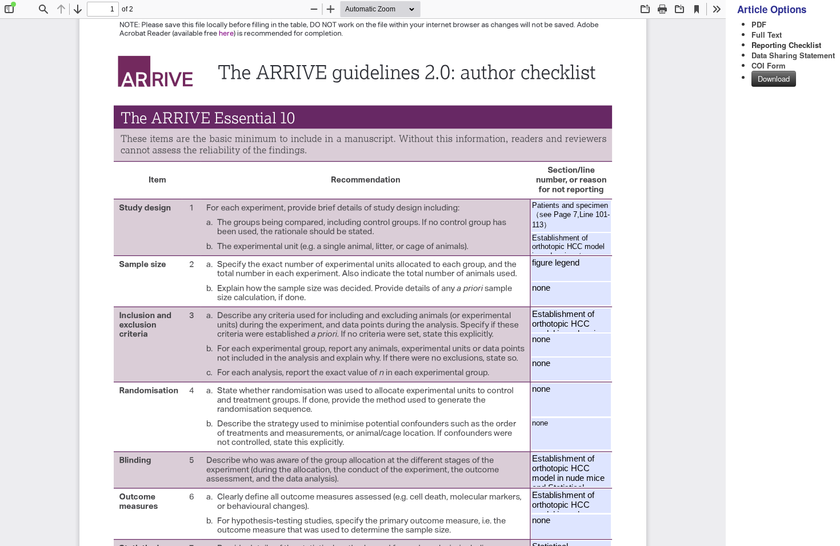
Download (774, 78)
